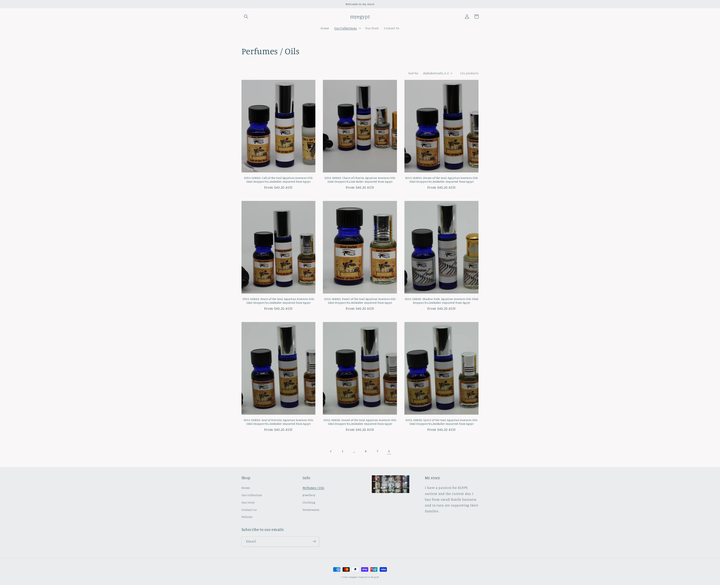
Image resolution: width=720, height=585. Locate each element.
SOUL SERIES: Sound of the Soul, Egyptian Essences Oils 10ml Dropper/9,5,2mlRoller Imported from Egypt (360, 421)
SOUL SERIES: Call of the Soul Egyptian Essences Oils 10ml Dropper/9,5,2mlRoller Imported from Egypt (278, 179)
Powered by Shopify (368, 577)
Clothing (309, 502)
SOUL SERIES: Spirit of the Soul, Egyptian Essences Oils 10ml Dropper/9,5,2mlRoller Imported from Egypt (441, 421)
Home (246, 488)
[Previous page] (331, 451)
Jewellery (309, 495)
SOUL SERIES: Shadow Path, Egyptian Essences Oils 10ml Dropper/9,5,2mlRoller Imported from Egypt (441, 300)
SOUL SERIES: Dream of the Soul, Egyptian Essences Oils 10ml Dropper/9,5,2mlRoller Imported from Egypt (441, 179)
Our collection (252, 495)
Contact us (249, 510)
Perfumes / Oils (313, 488)
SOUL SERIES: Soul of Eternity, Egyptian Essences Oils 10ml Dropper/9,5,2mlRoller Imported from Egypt (278, 421)
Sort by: (413, 73)
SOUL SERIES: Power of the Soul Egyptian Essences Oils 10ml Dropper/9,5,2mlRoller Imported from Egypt (360, 300)
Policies (247, 517)
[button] (246, 16)
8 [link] (389, 451)
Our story (248, 502)
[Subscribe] (314, 541)
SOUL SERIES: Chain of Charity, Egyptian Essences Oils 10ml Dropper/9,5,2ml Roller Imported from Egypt (360, 179)
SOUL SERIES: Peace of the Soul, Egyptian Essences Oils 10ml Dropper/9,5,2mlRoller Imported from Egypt (278, 300)
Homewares (311, 510)
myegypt (353, 577)
